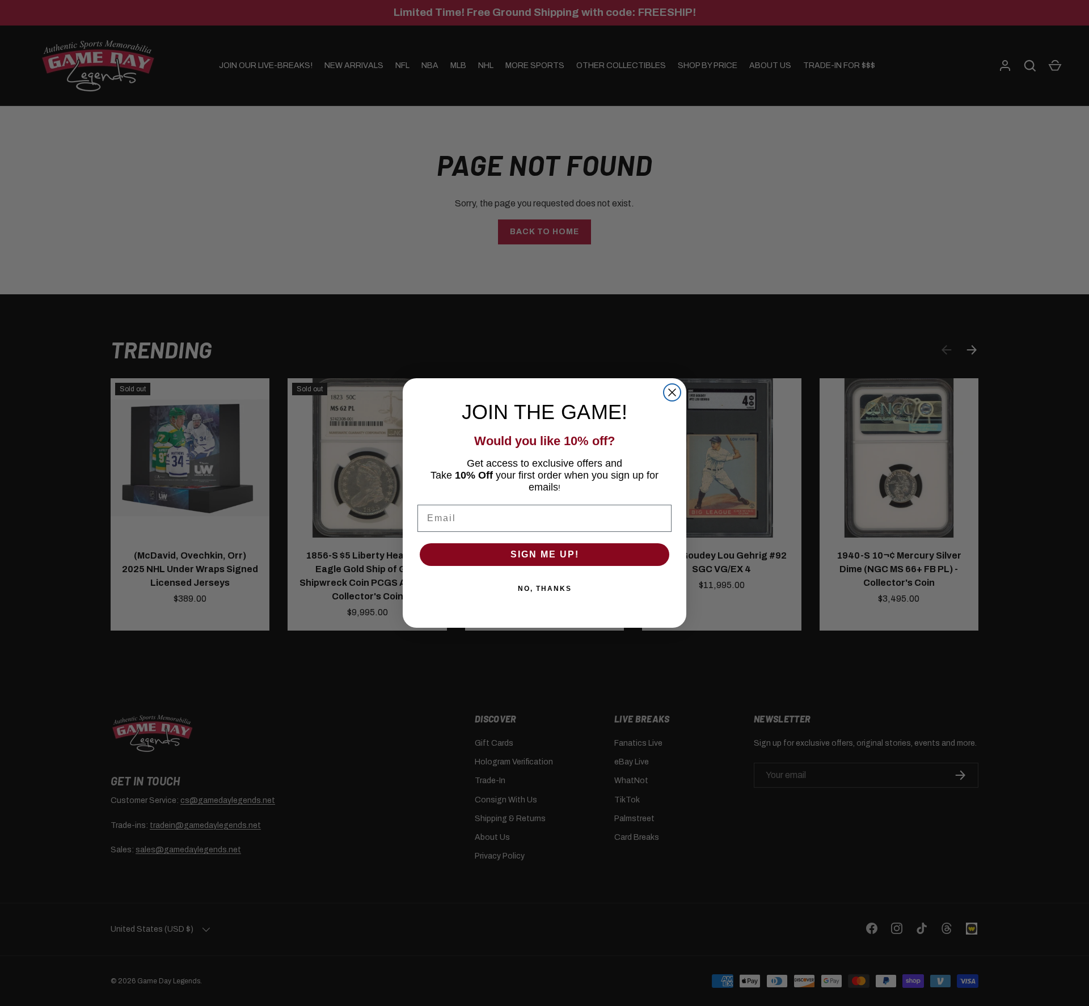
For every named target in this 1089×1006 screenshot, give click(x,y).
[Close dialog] (672, 392)
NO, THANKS (545, 589)
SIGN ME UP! (544, 554)
